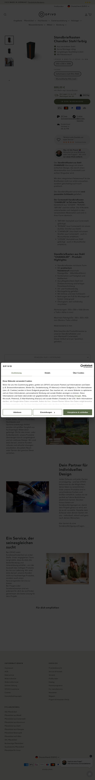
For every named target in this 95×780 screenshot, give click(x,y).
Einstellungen (46, 412)
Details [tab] (47, 373)
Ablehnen (17, 412)
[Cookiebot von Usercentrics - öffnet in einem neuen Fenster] (82, 366)
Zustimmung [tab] (16, 373)
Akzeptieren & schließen (77, 412)
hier (49, 401)
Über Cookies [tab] (78, 373)
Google (78, 396)
